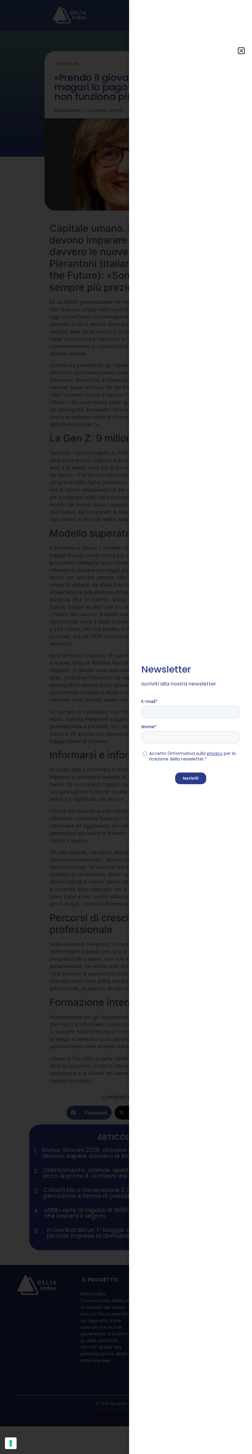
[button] (241, 50)
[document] (126, 727)
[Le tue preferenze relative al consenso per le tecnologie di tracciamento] (11, 1443)
